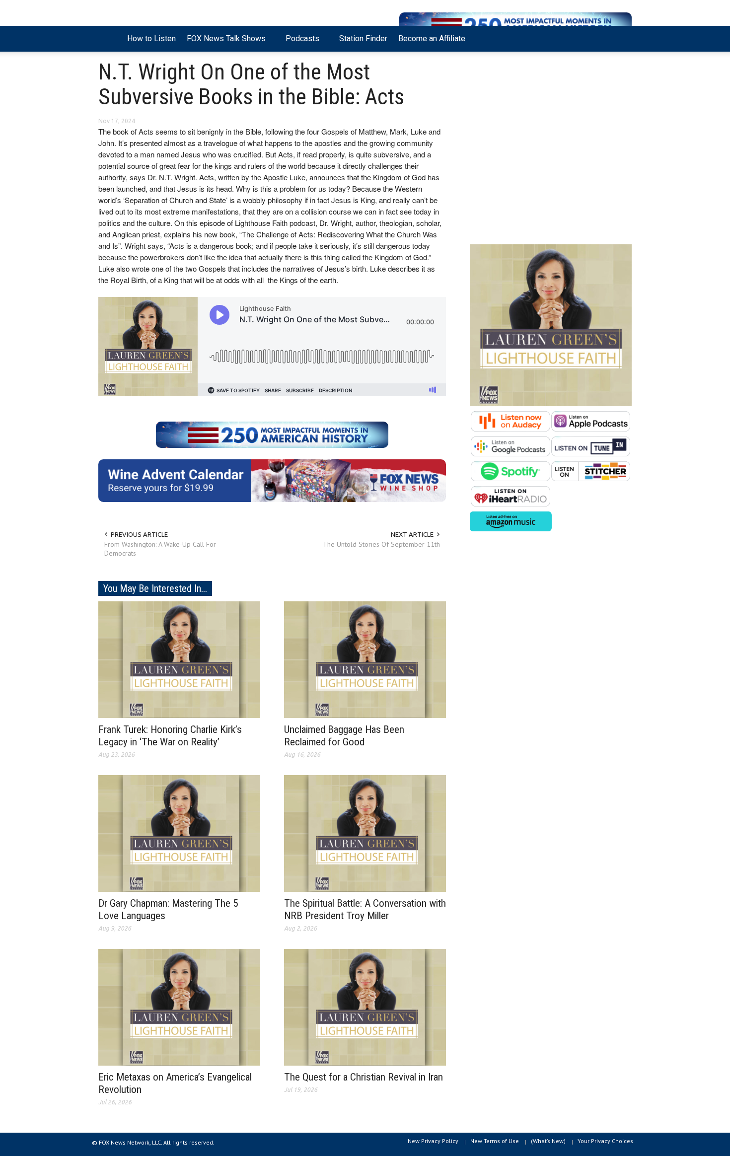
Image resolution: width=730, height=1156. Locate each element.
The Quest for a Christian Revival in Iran (363, 1077)
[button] (622, 38)
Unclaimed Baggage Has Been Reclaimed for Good (344, 735)
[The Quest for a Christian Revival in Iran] (365, 1006)
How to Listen (151, 38)
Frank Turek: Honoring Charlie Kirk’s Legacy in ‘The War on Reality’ (170, 735)
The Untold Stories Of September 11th (381, 544)
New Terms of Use (494, 1141)
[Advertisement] (551, 150)
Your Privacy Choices (605, 1141)
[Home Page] (110, 39)
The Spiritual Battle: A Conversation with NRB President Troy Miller (365, 909)
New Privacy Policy (433, 1141)
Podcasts (299, 43)
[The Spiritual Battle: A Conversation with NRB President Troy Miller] (365, 832)
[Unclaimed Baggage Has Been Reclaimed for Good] (365, 658)
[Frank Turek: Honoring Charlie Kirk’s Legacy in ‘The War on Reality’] (179, 658)
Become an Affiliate (431, 38)
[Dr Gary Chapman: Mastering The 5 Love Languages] (179, 832)
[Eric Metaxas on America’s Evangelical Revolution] (179, 1006)
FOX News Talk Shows (223, 43)
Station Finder (363, 38)
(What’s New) (548, 1141)
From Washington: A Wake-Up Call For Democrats (160, 549)
